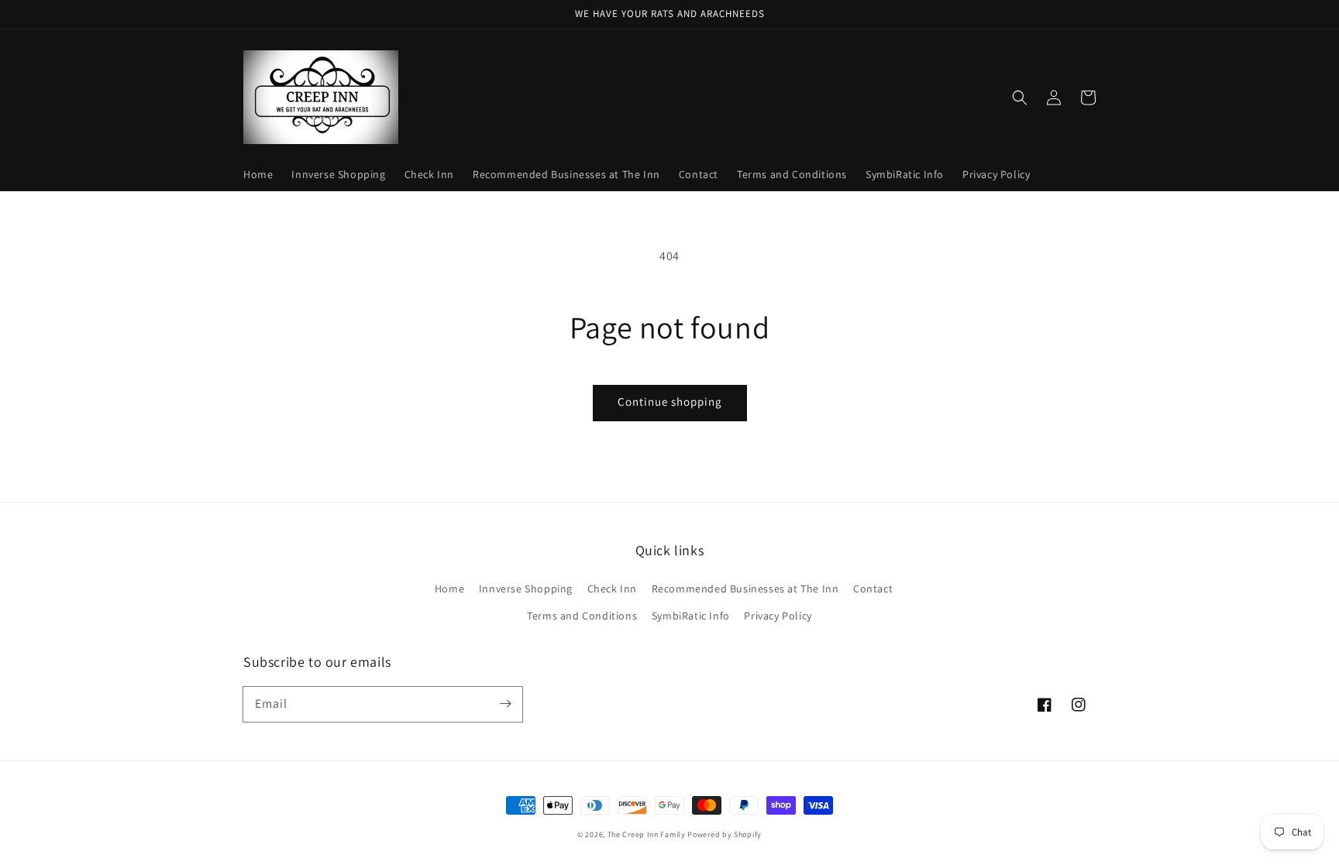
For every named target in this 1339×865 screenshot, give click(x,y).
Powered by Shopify (724, 834)
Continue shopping (670, 401)
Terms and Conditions (582, 616)
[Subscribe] (505, 704)
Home (449, 589)
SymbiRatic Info (691, 616)
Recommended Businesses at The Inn (745, 589)
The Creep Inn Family (647, 834)
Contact (873, 589)
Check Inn (612, 589)
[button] (1020, 98)
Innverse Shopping (526, 589)
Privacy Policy (777, 616)
